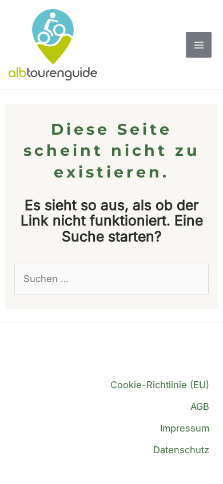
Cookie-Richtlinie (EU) (159, 384)
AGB (199, 406)
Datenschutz (181, 449)
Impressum (184, 428)
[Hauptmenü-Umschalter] (199, 45)
